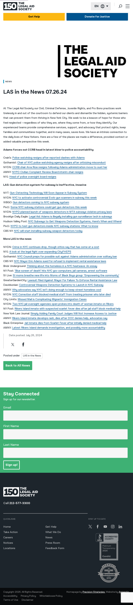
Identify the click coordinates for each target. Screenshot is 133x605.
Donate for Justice (97, 17)
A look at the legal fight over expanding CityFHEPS (40, 252)
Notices (8, 543)
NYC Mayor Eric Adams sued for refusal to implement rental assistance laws (60, 261)
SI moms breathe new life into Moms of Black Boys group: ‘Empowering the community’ (66, 275)
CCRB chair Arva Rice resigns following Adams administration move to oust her (59, 167)
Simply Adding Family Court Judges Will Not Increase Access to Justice (73, 313)
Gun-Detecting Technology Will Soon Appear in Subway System (48, 193)
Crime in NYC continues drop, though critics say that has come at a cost (55, 247)
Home (7, 527)
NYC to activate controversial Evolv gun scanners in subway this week (54, 198)
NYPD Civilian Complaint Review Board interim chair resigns (47, 172)
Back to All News (18, 366)
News (48, 537)
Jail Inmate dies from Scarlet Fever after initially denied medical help (65, 323)
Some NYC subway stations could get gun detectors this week (49, 207)
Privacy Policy (28, 596)
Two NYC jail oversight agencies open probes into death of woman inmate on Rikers (63, 304)
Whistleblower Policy (51, 596)
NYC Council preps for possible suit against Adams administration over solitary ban (67, 256)
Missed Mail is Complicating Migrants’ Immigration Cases (52, 299)
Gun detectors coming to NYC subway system (41, 202)
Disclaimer (27, 600)
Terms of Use (10, 600)
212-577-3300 (19, 503)
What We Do (53, 532)
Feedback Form (54, 548)
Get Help (34, 17)
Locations (9, 548)
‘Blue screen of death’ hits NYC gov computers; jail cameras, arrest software (61, 271)
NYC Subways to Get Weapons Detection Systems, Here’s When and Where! (75, 221)
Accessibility (10, 596)
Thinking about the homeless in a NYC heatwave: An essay (62, 266)
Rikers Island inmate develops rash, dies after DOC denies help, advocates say (59, 318)
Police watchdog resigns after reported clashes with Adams (48, 158)
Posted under (11, 355)
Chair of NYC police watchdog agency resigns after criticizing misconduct (61, 162)
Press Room (52, 543)
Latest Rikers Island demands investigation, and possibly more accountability (58, 328)
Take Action (10, 532)
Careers (8, 537)
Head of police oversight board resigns (32, 177)
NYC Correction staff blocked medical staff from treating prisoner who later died (61, 294)
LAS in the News (32, 355)
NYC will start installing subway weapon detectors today (48, 231)
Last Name (11, 445)
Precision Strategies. (94, 592)
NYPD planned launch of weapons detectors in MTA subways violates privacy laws (62, 212)
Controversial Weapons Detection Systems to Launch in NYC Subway (61, 285)
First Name (11, 426)
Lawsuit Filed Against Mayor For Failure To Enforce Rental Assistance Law (72, 280)
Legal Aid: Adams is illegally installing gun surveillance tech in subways (70, 216)
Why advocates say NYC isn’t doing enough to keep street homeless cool (56, 290)
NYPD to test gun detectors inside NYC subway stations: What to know (54, 226)
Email (7, 408)
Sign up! (11, 465)
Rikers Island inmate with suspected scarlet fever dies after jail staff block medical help (68, 309)
